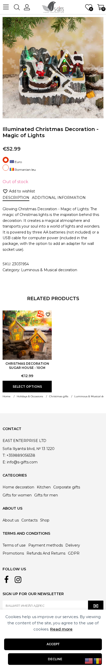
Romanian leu (25, 170)
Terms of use (14, 545)
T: (4, 455)
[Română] (97, 660)
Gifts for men (46, 495)
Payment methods (45, 545)
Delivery (72, 545)
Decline (55, 659)
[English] (89, 660)
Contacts (29, 520)
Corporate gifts (66, 487)
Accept (53, 644)
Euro (18, 162)
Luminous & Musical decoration (49, 270)
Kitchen (44, 487)
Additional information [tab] (59, 197)
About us (11, 520)
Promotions (13, 553)
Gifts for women (17, 495)
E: (4, 462)
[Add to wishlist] (48, 314)
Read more (61, 629)
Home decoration (18, 487)
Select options (27, 386)
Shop (44, 520)
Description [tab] (16, 197)
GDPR (74, 553)
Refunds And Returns (45, 553)
